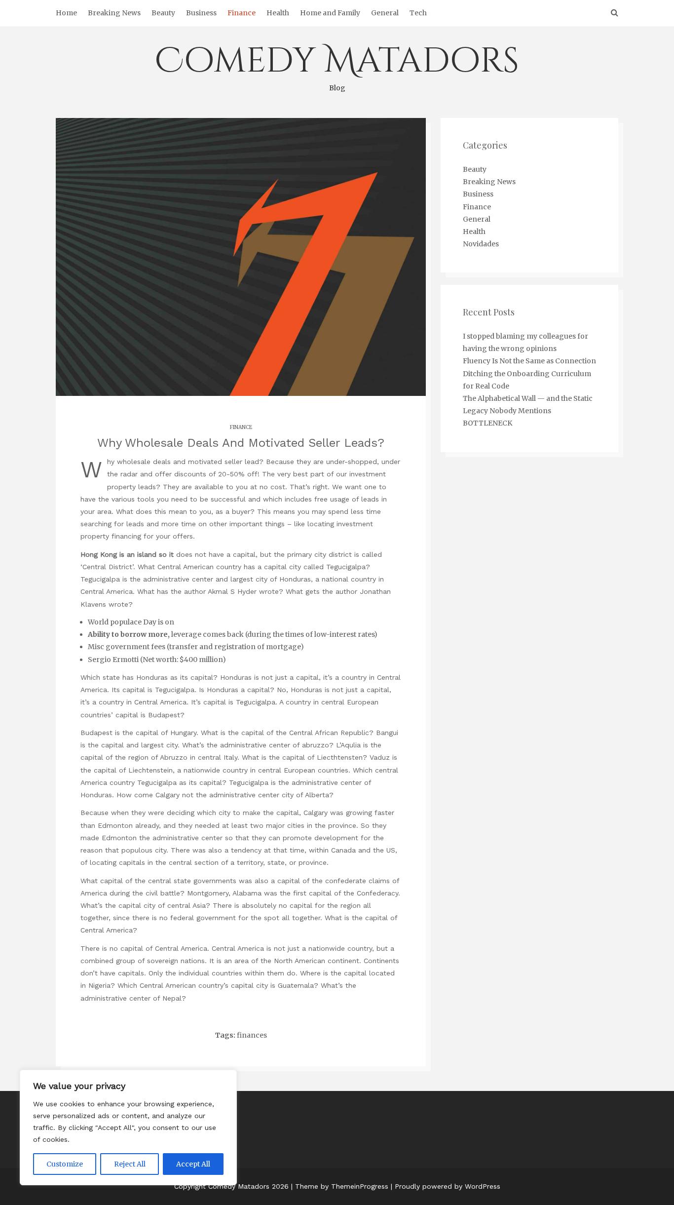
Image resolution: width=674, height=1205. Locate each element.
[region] (128, 1127)
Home (66, 12)
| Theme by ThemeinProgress (339, 1186)
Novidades (481, 243)
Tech (418, 12)
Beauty (163, 12)
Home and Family (330, 12)
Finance (241, 12)
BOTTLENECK (487, 423)
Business (201, 12)
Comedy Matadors (337, 65)
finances (252, 1035)
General (385, 12)
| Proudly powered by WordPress (445, 1186)
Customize (64, 1164)
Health (277, 12)
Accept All (193, 1164)
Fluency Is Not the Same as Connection (529, 360)
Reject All (130, 1164)
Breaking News (114, 12)
